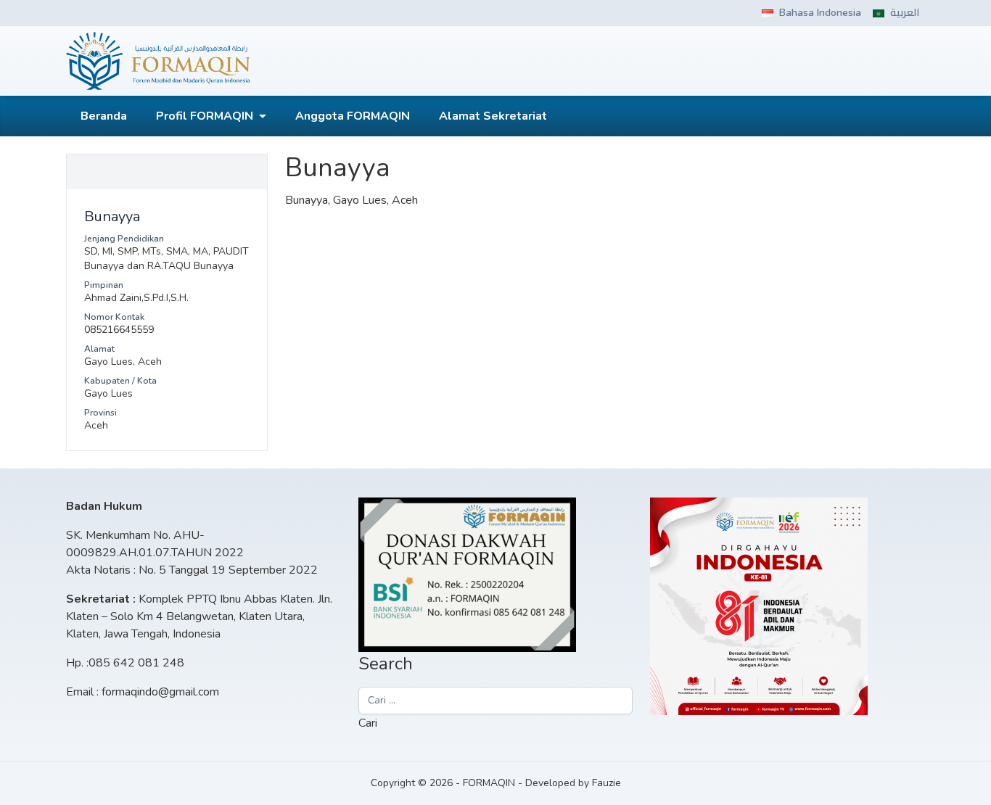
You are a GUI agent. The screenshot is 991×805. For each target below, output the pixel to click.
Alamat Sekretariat (493, 116)
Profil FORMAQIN (204, 116)
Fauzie (606, 783)
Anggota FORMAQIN (352, 116)
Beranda (104, 116)
